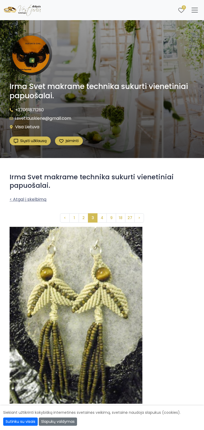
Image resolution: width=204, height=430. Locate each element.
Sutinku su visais (20, 421)
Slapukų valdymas (58, 421)
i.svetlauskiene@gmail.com (43, 118)
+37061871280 (29, 110)
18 (120, 217)
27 (130, 217)
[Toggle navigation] (195, 10)
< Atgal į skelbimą (28, 199)
